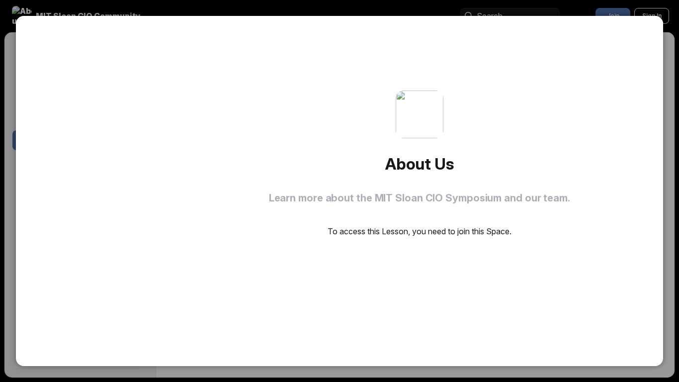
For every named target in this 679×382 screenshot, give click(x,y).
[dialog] (339, 191)
